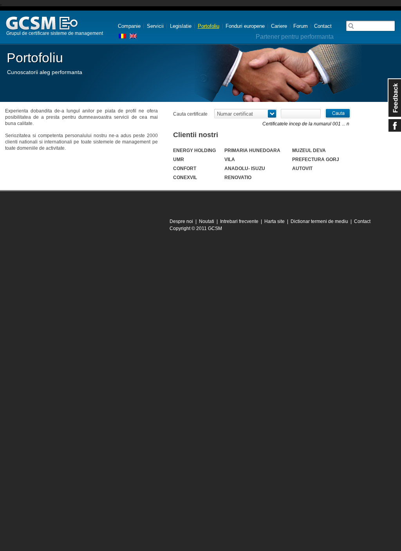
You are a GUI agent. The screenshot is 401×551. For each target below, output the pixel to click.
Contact (323, 26)
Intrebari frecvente (239, 221)
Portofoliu (208, 26)
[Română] (122, 36)
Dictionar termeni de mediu (319, 221)
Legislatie (180, 26)
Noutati (206, 221)
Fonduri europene (245, 26)
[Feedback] (394, 98)
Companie (129, 26)
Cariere (279, 26)
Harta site (274, 221)
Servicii (155, 26)
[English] (133, 36)
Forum (300, 26)
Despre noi (181, 221)
